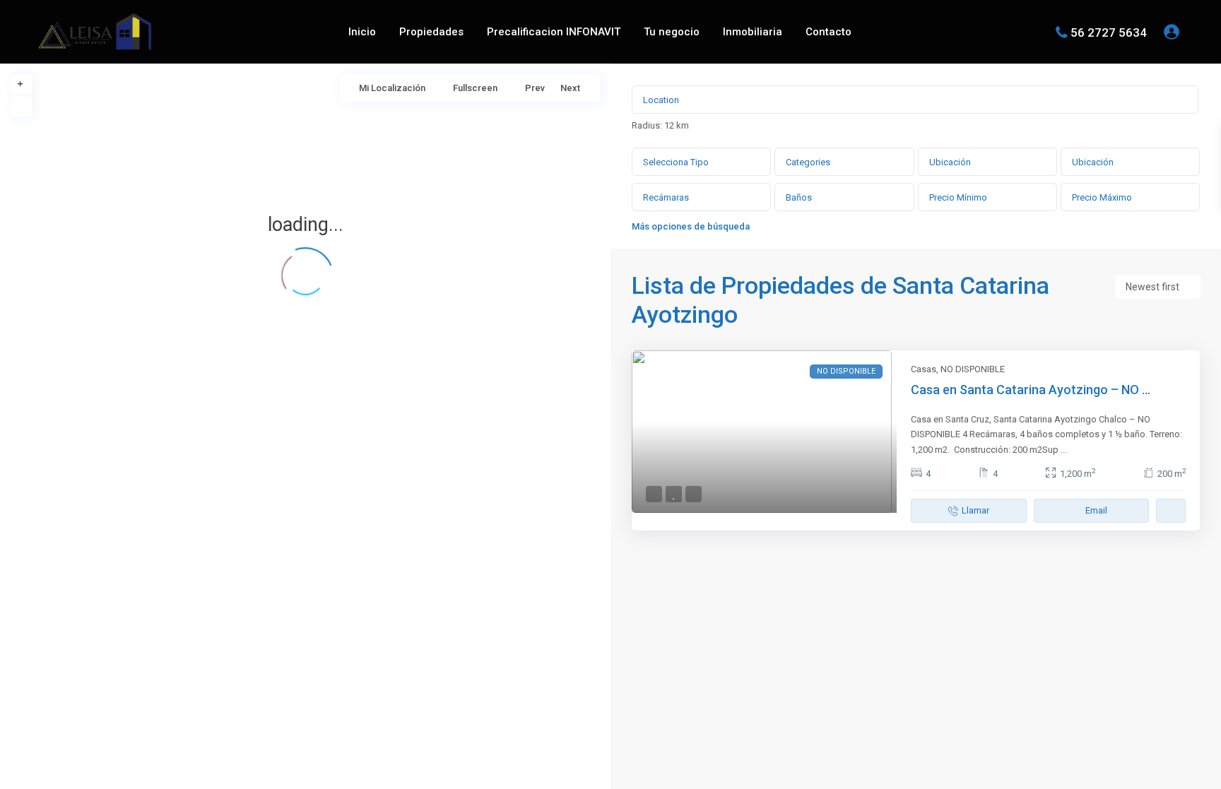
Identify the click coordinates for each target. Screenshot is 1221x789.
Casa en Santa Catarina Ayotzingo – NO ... (1030, 389)
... (1064, 449)
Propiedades (431, 31)
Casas (923, 369)
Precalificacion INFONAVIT (553, 31)
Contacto (828, 31)
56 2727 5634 (1108, 32)
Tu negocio (672, 31)
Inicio (362, 31)
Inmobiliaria (752, 31)
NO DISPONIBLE (972, 369)
